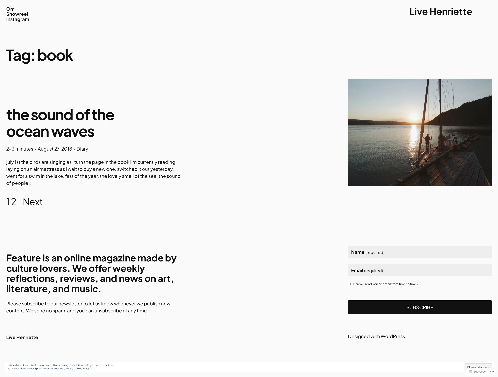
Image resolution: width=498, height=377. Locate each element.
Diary (82, 149)
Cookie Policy (81, 368)
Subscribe (419, 307)
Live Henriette (440, 11)
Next (33, 201)
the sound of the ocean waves (60, 122)
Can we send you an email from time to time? (385, 284)
